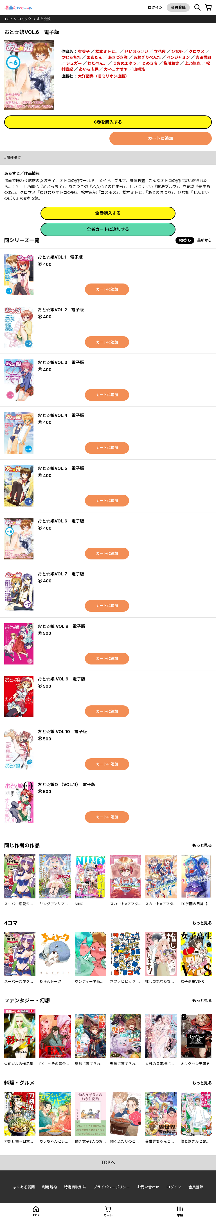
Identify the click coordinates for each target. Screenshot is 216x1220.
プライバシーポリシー (111, 1187)
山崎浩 (139, 69)
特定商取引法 (75, 1187)
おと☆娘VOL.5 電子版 (61, 468)
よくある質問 (24, 1187)
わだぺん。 (97, 63)
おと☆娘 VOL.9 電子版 (61, 679)
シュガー (74, 63)
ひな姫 (177, 51)
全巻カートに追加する (108, 229)
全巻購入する (108, 213)
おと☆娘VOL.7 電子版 (61, 574)
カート (108, 1215)
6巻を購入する (108, 122)
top (8, 19)
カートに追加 (160, 138)
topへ (108, 1162)
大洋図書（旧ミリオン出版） (103, 76)
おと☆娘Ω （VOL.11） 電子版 (66, 784)
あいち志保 (88, 69)
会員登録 (178, 7)
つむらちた (71, 57)
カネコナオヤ (116, 69)
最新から (204, 240)
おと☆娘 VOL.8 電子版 (61, 626)
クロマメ (196, 51)
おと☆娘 (44, 19)
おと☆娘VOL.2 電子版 (61, 309)
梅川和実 (171, 63)
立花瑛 (160, 51)
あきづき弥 (118, 57)
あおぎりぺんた (147, 57)
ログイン (155, 7)
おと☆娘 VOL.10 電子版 (62, 731)
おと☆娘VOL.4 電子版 (61, 415)
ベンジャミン (178, 57)
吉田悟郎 (203, 57)
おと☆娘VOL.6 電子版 (61, 521)
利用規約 (49, 1187)
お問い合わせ (148, 1187)
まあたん (94, 57)
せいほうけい (136, 51)
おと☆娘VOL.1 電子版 (60, 257)
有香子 (84, 51)
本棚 (180, 1215)
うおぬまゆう (124, 63)
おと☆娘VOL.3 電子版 (61, 362)
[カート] (208, 7)
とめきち (150, 63)
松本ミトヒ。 (107, 51)
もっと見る (202, 845)
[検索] (197, 7)
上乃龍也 (193, 63)
